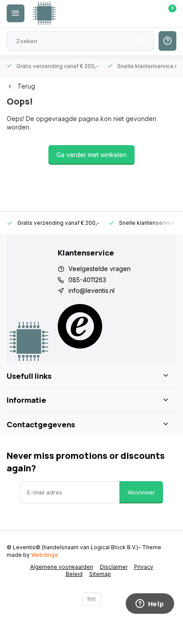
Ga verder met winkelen (91, 154)
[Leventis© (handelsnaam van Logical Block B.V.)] (44, 13)
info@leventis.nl (91, 290)
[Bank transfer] (91, 599)
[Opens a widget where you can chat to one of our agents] (149, 604)
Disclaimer (113, 566)
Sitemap (100, 574)
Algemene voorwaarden (61, 566)
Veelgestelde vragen (99, 268)
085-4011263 (87, 280)
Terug (26, 86)
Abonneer (141, 492)
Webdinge (44, 554)
